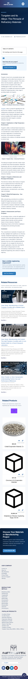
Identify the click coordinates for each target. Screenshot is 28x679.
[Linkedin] (12, 668)
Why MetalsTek (5, 571)
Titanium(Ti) (4, 596)
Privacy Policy (5, 575)
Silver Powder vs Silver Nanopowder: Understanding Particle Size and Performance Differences (12, 379)
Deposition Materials (6, 617)
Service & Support (6, 576)
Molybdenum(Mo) (6, 591)
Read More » (3, 320)
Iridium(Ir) (4, 606)
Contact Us (4, 568)
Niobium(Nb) (5, 598)
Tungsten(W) (5, 595)
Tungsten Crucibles (6, 627)
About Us (4, 570)
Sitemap (4, 578)
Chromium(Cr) (5, 608)
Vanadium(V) (5, 601)
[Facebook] (3, 668)
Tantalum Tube (5, 625)
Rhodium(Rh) (5, 605)
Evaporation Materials (7, 619)
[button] (23, 3)
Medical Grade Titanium (7, 622)
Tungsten (3, 108)
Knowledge (4, 573)
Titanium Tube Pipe (6, 624)
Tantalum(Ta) (5, 593)
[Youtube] (16, 668)
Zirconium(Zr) (5, 600)
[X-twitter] (7, 668)
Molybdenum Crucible (7, 620)
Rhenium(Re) (5, 603)
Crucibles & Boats (6, 614)
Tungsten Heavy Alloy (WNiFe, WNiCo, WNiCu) (13, 629)
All (14, 411)
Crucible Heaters (6, 615)
